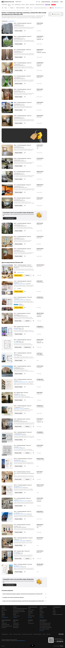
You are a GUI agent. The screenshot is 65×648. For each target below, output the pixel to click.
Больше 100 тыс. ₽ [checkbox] (14, 139)
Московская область (17, 266)
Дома (54, 608)
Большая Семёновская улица (21, 421)
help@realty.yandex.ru (21, 640)
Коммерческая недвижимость (58, 614)
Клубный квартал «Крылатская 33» (19, 283)
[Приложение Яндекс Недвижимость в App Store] (57, 641)
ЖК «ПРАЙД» (16, 342)
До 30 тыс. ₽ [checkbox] (6, 136)
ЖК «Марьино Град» (17, 395)
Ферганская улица (20, 25)
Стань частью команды (17, 634)
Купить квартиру (42, 621)
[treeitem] (4, 4)
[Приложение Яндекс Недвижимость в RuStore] (62, 641)
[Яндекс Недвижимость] (8, 1)
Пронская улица (19, 52)
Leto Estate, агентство (20, 272)
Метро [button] (53, 7)
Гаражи (54, 611)
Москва (15, 25)
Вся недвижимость (5, 634)
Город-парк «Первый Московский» (19, 299)
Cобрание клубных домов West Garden (20, 500)
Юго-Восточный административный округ (20, 608)
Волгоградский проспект (21, 187)
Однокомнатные (16, 623)
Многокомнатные (16, 624)
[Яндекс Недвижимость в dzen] (61, 634)
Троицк (41, 614)
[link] (61, 2)
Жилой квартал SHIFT (17, 434)
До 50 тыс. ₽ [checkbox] (12, 136)
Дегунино (3, 608)
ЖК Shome (15, 553)
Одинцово (3, 614)
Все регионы (4, 627)
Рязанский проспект (20, 65)
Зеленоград (42, 611)
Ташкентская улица (20, 78)
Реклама (10, 634)
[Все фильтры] (3, 8)
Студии (14, 621)
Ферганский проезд (20, 118)
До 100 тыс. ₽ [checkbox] (6, 139)
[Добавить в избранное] (25, 31)
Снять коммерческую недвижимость (46, 627)
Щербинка (41, 608)
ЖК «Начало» (16, 329)
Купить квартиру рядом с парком (45, 623)
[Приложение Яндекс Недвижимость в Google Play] (59, 641)
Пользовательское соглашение (27, 634)
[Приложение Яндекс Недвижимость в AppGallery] (60, 641)
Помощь (44, 634)
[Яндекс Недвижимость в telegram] (62, 634)
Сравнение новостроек (5, 624)
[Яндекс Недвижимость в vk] (59, 634)
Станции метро (4, 623)
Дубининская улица (20, 368)
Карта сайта (49, 634)
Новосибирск (30, 611)
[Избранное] (37, 2)
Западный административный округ (19, 611)
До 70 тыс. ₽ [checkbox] (19, 136)
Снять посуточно (31, 623)
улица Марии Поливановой (21, 527)
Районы (3, 621)
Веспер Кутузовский (17, 566)
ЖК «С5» (15, 355)
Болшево (14, 614)
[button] (39, 2)
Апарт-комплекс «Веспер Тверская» (20, 540)
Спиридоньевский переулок (21, 315)
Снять (29, 621)
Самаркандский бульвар (21, 225)
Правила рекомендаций (37, 634)
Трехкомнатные (15, 627)
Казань (29, 614)
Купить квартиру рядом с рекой (45, 624)
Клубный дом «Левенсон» (18, 487)
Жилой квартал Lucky (17, 461)
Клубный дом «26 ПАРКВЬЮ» (19, 408)
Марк (2, 611)
